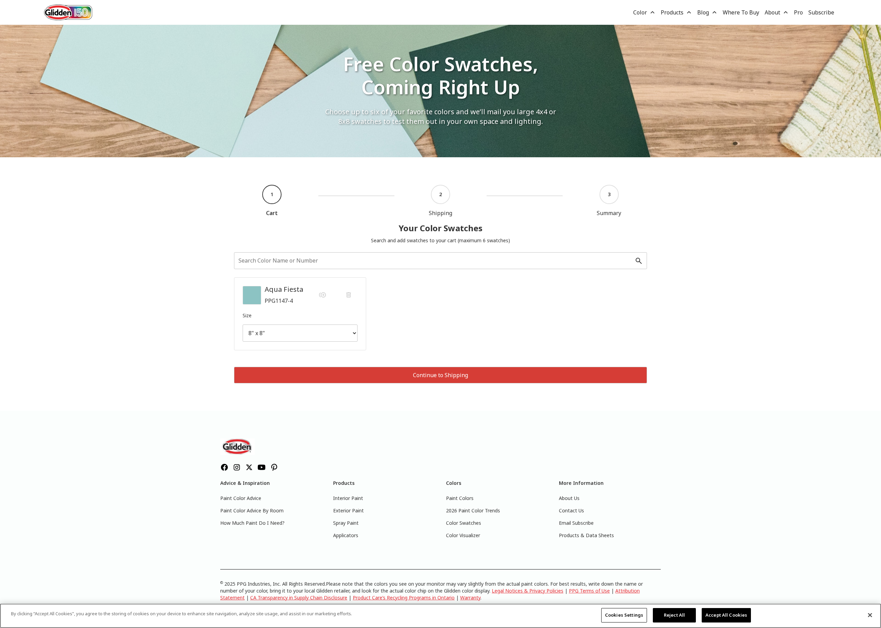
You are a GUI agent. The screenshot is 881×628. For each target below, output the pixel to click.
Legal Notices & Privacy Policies (527, 590)
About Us (569, 498)
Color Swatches (463, 523)
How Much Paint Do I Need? (252, 523)
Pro (798, 12)
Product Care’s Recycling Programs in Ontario (404, 597)
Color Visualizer (463, 535)
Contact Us (571, 510)
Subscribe (821, 12)
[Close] (870, 614)
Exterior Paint (348, 510)
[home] (68, 12)
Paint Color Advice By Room (252, 510)
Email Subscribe (576, 523)
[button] (644, 12)
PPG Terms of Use (589, 590)
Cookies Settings (624, 615)
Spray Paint (346, 523)
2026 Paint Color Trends (473, 510)
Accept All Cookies (726, 615)
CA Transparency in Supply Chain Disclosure (298, 597)
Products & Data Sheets (586, 535)
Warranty (470, 597)
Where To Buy (741, 12)
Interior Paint (348, 498)
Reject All (674, 615)
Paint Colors (460, 498)
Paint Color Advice (240, 498)
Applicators (345, 535)
